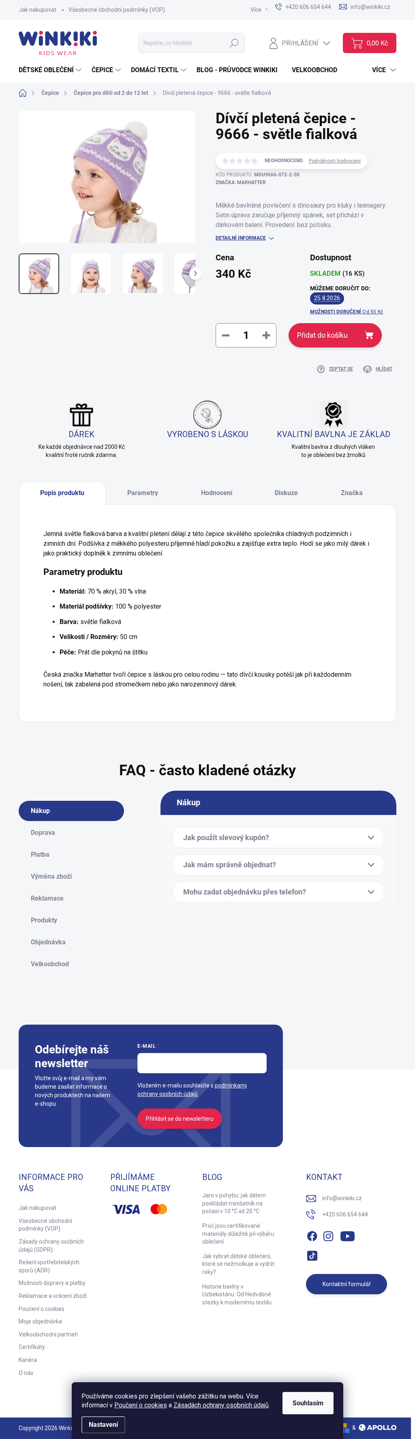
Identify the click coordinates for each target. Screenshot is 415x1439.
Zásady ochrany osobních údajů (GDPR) (51, 1245)
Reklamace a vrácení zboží (53, 1296)
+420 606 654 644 (345, 1214)
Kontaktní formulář (347, 1284)
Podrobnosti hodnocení (335, 161)
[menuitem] (51, 70)
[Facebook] (312, 1235)
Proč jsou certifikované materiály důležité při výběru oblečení (238, 1233)
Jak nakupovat (37, 9)
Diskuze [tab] (286, 493)
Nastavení (103, 1424)
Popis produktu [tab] (62, 493)
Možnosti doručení (346, 312)
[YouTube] (347, 1235)
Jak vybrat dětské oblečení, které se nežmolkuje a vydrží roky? (238, 1264)
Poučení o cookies (140, 1405)
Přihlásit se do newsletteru (180, 1118)
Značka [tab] (352, 493)
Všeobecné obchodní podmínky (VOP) (116, 9)
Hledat (234, 43)
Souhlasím (308, 1403)
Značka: (241, 182)
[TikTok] (312, 1254)
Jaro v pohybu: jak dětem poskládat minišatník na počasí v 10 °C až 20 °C (234, 1203)
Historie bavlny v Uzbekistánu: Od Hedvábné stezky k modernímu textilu (237, 1294)
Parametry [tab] (142, 493)
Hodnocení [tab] (216, 493)
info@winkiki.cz (342, 1198)
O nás (26, 1373)
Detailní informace (241, 238)
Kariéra (28, 1360)
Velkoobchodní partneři (48, 1334)
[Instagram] (328, 1235)
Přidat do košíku (322, 335)
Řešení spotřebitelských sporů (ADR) (49, 1266)
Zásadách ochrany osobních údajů (221, 1405)
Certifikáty (32, 1347)
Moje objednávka (40, 1321)
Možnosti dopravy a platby (52, 1283)
